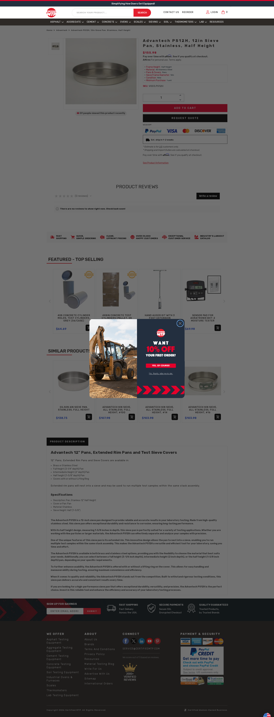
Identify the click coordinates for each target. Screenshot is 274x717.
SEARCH (142, 12)
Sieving (153, 22)
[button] (161, 366)
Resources (217, 22)
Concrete (108, 22)
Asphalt (55, 22)
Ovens (124, 22)
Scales (138, 22)
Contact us (171, 12)
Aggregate (74, 22)
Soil (166, 22)
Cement (91, 22)
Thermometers (184, 22)
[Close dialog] (180, 323)
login (214, 12)
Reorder (188, 12)
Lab (201, 22)
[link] (161, 374)
